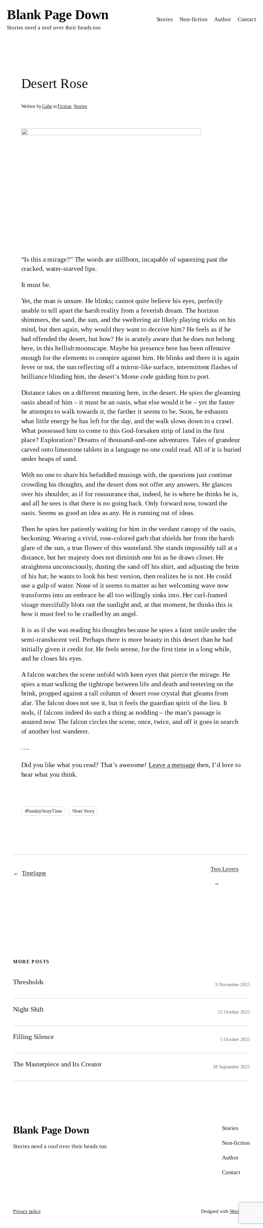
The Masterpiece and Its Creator (57, 1064)
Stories (80, 106)
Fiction (64, 106)
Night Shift (28, 1009)
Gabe (47, 106)
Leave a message (172, 764)
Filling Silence (33, 1036)
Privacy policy (27, 1211)
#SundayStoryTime (43, 811)
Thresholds (28, 982)
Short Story (83, 811)
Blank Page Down (58, 14)
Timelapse (34, 873)
